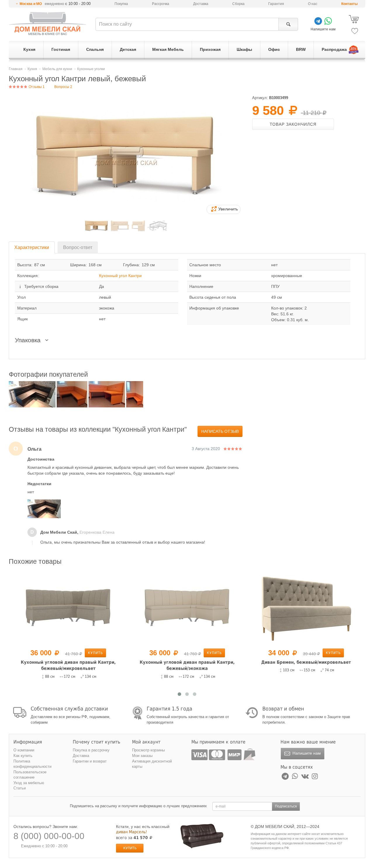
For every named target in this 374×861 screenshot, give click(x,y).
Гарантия (276, 4)
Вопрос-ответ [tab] (77, 247)
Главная (15, 69)
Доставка (200, 4)
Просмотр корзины (148, 750)
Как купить (22, 755)
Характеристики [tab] (31, 247)
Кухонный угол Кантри (120, 275)
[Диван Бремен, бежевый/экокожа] (310, 608)
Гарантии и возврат (90, 761)
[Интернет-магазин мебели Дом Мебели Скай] (47, 23)
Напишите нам (306, 753)
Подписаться (286, 806)
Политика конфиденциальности (32, 764)
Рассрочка (160, 4)
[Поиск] (288, 24)
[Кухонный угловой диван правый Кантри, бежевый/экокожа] (73, 608)
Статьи (19, 788)
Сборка (238, 4)
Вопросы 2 (63, 87)
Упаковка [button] (28, 340)
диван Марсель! (131, 831)
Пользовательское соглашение (29, 775)
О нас (312, 4)
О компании (23, 750)
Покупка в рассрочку (91, 750)
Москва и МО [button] (31, 4)
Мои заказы (142, 755)
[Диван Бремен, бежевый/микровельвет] (192, 608)
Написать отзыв (220, 431)
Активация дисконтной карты (152, 764)
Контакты (349, 4)
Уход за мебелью (28, 783)
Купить (100, 653)
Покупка (121, 4)
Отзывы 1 (36, 87)
